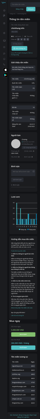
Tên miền (3, 15)
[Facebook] (18, 39)
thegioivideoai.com (18, 382)
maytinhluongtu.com (19, 386)
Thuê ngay (23, 347)
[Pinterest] (24, 39)
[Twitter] (21, 39)
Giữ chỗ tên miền (3, 33)
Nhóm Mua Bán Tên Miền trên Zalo (22, 308)
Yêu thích (18, 44)
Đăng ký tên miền (3, 23)
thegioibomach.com (19, 395)
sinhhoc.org (16, 374)
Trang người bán (31, 147)
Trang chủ (3, 10)
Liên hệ (3, 64)
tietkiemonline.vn (18, 370)
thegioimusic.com (18, 391)
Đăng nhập (19, 9)
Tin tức (3, 40)
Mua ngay (23, 334)
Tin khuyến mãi (3, 47)
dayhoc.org (16, 378)
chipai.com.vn (17, 399)
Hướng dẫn (3, 59)
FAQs (3, 53)
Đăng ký (31, 9)
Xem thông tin (20, 48)
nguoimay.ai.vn (17, 366)
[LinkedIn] (27, 39)
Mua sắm (14, 32)
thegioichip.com (17, 403)
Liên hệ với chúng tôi (17, 315)
